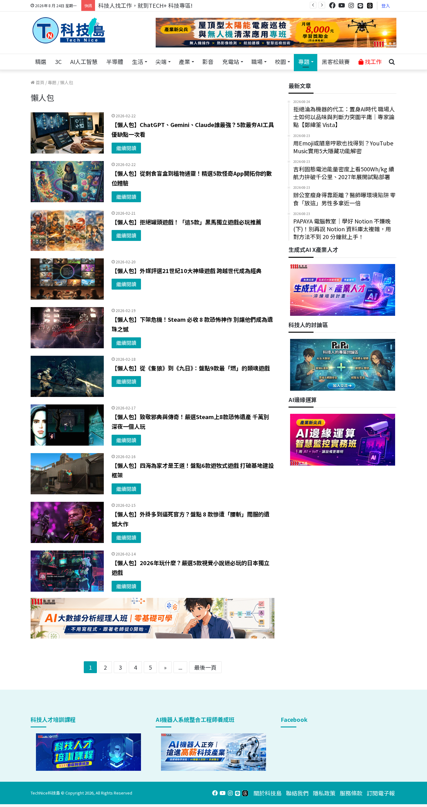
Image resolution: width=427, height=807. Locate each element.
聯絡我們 (297, 793)
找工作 (373, 61)
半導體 (114, 61)
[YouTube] (341, 5)
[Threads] (369, 5)
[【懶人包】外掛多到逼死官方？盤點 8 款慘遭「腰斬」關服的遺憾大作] (67, 522)
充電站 (230, 61)
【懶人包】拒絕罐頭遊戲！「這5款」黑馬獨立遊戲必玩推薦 (186, 222)
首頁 (39, 82)
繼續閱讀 (126, 148)
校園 (280, 61)
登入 (385, 5)
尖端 (161, 61)
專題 (303, 61)
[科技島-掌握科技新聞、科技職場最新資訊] (69, 30)
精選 (40, 61)
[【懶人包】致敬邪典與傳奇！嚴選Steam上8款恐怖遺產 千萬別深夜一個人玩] (67, 425)
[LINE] (360, 5)
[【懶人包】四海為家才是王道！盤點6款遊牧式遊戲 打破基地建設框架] (67, 473)
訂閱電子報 (381, 793)
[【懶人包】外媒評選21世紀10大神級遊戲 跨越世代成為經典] (67, 279)
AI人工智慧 (84, 61)
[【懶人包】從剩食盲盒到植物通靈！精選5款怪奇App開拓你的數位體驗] (67, 181)
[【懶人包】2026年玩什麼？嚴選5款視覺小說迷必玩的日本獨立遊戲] (67, 571)
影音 (208, 61)
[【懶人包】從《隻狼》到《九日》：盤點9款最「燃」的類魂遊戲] (67, 376)
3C (58, 61)
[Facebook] (332, 5)
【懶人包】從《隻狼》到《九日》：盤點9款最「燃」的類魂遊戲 (191, 368)
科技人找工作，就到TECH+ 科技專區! (145, 5)
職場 (257, 61)
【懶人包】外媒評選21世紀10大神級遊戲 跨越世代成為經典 (187, 271)
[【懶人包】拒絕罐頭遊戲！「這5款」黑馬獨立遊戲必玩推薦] (67, 230)
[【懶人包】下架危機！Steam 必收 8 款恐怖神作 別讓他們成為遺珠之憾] (67, 327)
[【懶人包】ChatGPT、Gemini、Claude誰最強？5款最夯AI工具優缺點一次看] (67, 133)
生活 (137, 61)
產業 (184, 61)
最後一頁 (205, 667)
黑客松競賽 (336, 61)
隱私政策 (324, 793)
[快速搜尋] (391, 62)
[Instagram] (351, 5)
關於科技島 (268, 793)
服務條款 (351, 793)
